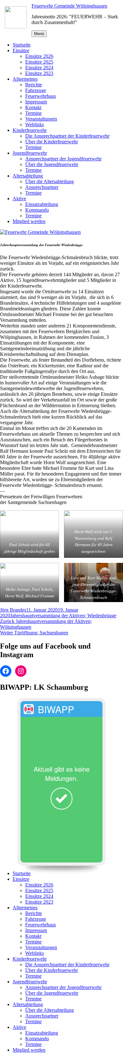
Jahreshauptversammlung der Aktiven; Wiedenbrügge (63, 615)
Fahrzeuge (35, 90)
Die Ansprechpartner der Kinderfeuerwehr (67, 136)
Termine (33, 113)
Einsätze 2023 (39, 73)
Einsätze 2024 (39, 67)
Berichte (33, 84)
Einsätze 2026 (39, 56)
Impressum (36, 101)
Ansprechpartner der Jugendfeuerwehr (63, 158)
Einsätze (21, 50)
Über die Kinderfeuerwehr (51, 141)
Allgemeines (25, 79)
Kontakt (33, 107)
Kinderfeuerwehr (30, 130)
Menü (39, 33)
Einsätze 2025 (39, 62)
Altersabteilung (28, 175)
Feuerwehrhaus (40, 96)
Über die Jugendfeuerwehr (51, 164)
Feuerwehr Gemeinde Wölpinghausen (69, 6)
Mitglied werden (29, 221)
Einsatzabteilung (41, 204)
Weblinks (34, 124)
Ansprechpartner (41, 187)
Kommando (37, 210)
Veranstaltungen (41, 118)
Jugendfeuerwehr (30, 153)
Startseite (22, 44)
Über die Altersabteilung (49, 181)
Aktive (19, 198)
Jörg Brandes (13, 610)
